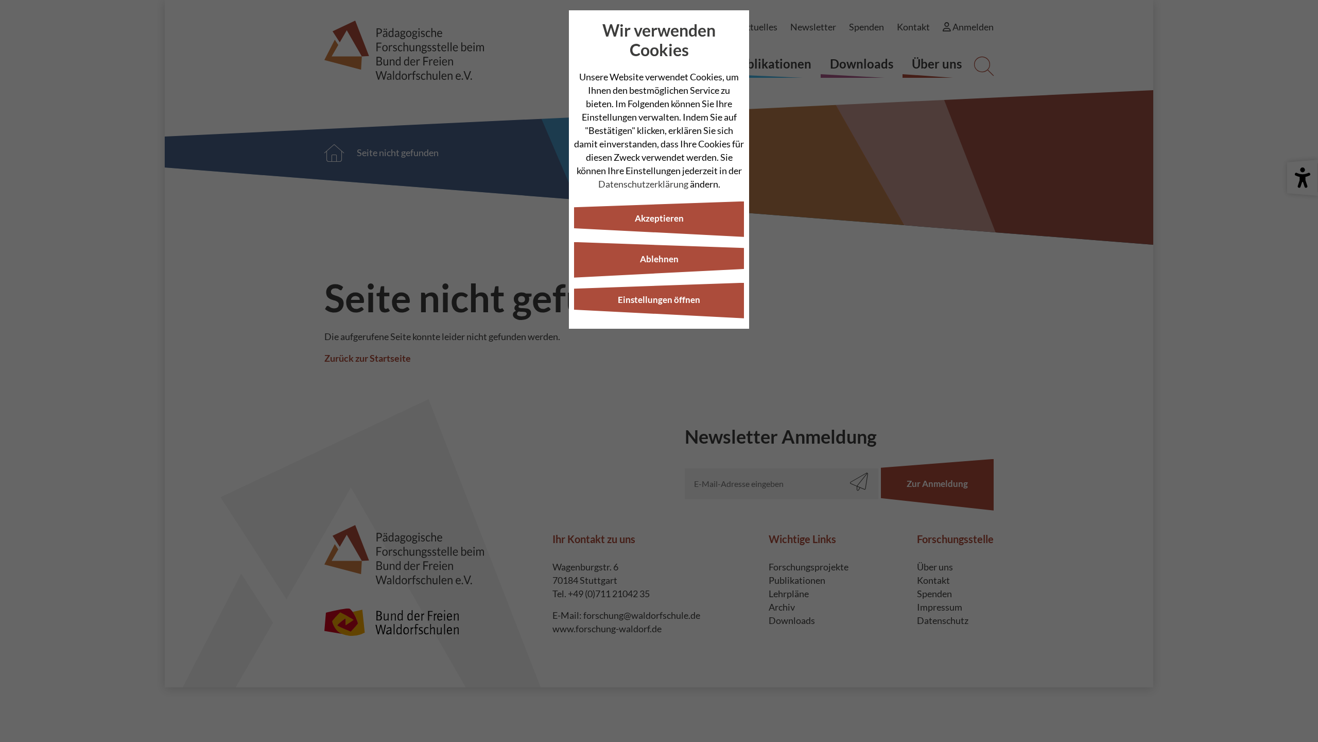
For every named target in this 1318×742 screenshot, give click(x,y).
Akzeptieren (659, 218)
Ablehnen (659, 259)
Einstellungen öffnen (659, 299)
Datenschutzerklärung (643, 184)
